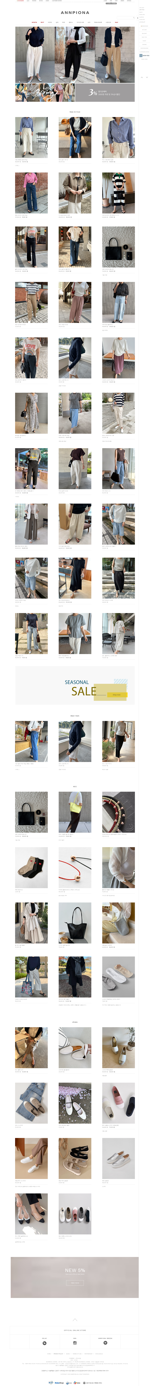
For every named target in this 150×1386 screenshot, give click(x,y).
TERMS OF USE (77, 1354)
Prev (142, 77)
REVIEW (34, 0)
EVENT (47, 0)
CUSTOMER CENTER (57, 0)
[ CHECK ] (69, 1362)
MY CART (144, 29)
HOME (49, 1354)
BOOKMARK (21, 0)
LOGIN (105, 0)
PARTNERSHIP (88, 1354)
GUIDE (68, 1354)
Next (147, 77)
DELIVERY (144, 33)
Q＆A (28, 0)
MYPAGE (129, 0)
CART (116, 0)
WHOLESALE (99, 1354)
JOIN (111, 0)
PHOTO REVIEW (144, 48)
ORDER (122, 0)
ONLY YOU (144, 37)
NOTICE (41, 0)
